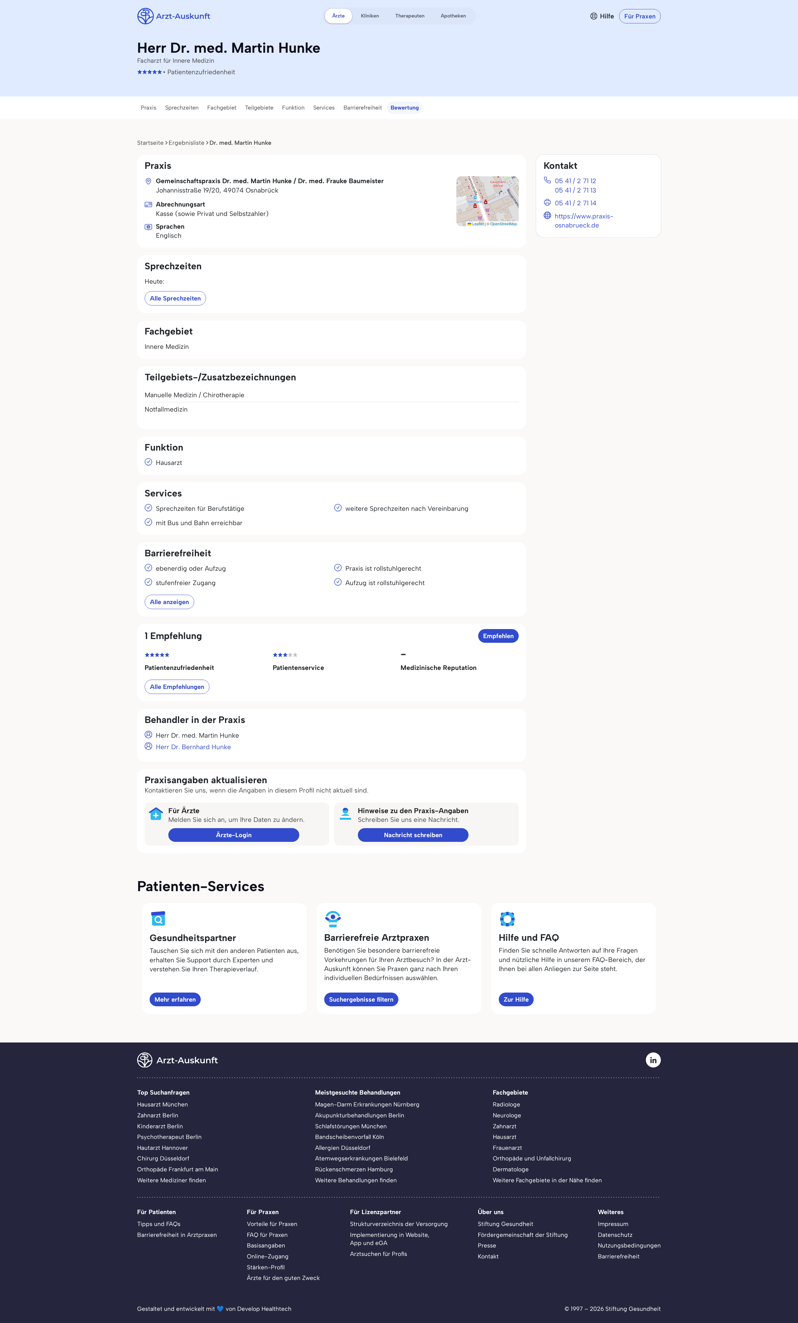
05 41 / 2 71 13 (575, 190)
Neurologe (507, 1115)
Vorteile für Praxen (272, 1224)
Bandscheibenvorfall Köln (349, 1136)
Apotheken (453, 16)
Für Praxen (640, 16)
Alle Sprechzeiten (175, 298)
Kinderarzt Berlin (160, 1126)
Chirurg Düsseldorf (163, 1158)
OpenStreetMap (503, 223)
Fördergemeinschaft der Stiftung (523, 1234)
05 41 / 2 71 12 (575, 181)
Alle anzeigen (169, 602)
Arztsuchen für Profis (378, 1253)
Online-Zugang (268, 1256)
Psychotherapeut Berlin (169, 1136)
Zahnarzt (505, 1126)
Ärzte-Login (234, 835)
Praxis (148, 107)
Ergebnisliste (186, 142)
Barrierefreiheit (363, 107)
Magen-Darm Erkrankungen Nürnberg (367, 1104)
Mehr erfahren (175, 999)
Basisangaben (266, 1245)
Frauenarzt (507, 1147)
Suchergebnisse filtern (361, 999)
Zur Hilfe (516, 999)
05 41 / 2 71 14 (576, 203)
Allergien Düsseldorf (342, 1147)
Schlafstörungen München (351, 1126)
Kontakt (488, 1256)
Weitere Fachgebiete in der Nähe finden (547, 1180)
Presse (487, 1245)
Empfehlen (498, 636)
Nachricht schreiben (413, 835)
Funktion (293, 107)
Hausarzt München (162, 1104)
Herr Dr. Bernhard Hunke (193, 747)
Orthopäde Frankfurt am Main (177, 1169)
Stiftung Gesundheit (505, 1224)
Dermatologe (511, 1169)
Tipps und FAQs (158, 1224)
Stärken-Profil (266, 1267)
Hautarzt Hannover (162, 1147)
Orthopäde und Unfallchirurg (532, 1158)
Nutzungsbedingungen (629, 1245)
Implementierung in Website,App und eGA (389, 1239)
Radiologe (506, 1104)
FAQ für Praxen (267, 1234)
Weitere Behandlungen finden (356, 1180)
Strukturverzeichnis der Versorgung (399, 1224)
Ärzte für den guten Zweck (283, 1278)
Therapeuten (410, 16)
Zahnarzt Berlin (157, 1115)
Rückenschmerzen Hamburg (354, 1169)
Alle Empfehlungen (177, 687)
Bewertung (405, 107)
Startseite (150, 142)
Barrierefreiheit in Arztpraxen (177, 1234)
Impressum (613, 1224)
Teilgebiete (259, 107)
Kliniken (370, 16)
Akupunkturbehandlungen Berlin (359, 1115)
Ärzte (338, 16)
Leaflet (477, 223)
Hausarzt (505, 1136)
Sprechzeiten (182, 107)
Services (324, 107)
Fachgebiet (221, 107)
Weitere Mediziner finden (171, 1180)
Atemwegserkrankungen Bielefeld (361, 1158)
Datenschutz (615, 1234)
